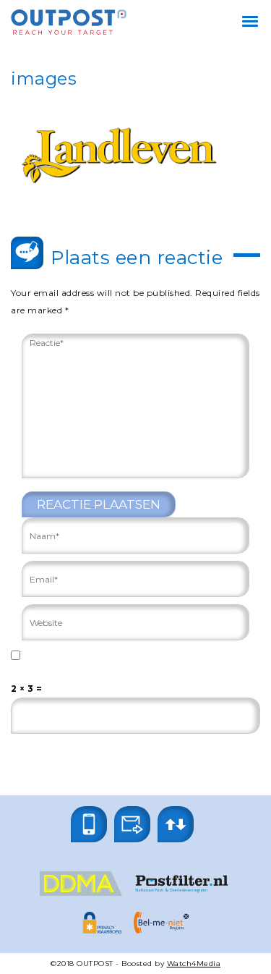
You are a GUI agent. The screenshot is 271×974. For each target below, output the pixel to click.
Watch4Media (194, 963)
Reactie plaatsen (98, 504)
